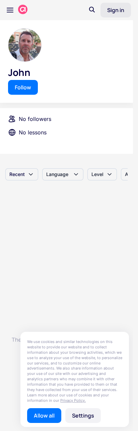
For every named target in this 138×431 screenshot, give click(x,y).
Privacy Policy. (73, 400)
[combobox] (21, 174)
